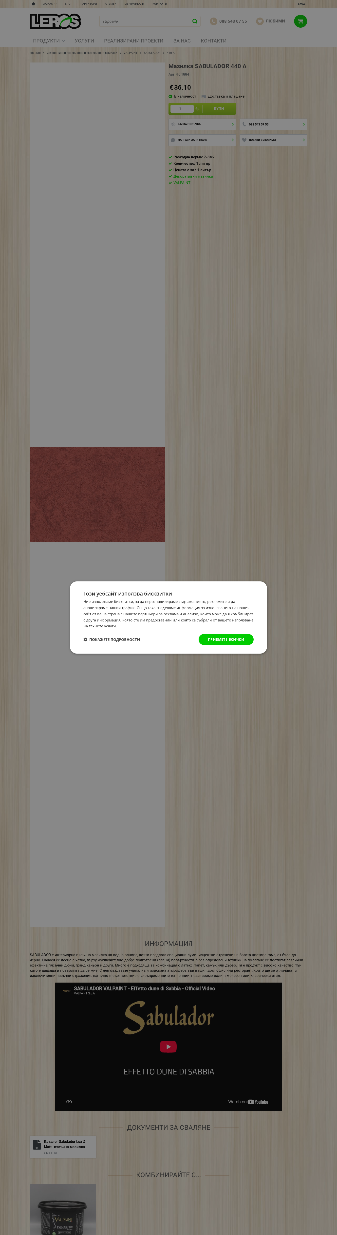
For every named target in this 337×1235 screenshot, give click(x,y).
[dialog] (168, 617)
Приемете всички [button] (226, 639)
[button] (111, 639)
